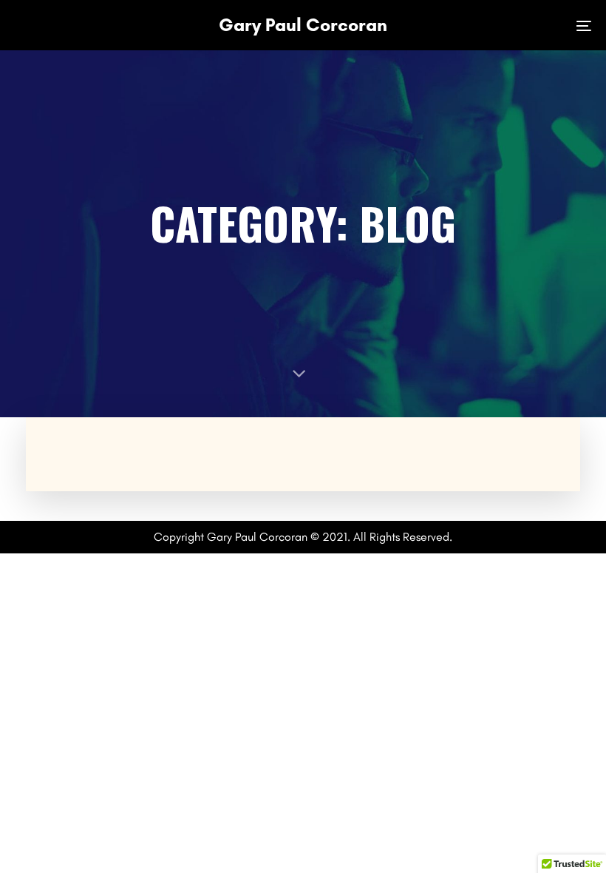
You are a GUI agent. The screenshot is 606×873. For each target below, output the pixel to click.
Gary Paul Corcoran (303, 24)
